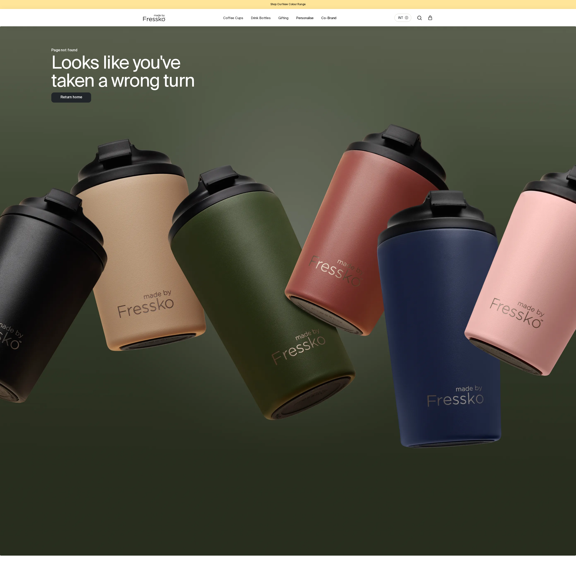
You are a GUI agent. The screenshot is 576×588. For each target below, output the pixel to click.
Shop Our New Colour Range (288, 4)
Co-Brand (328, 18)
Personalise (305, 18)
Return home (71, 97)
